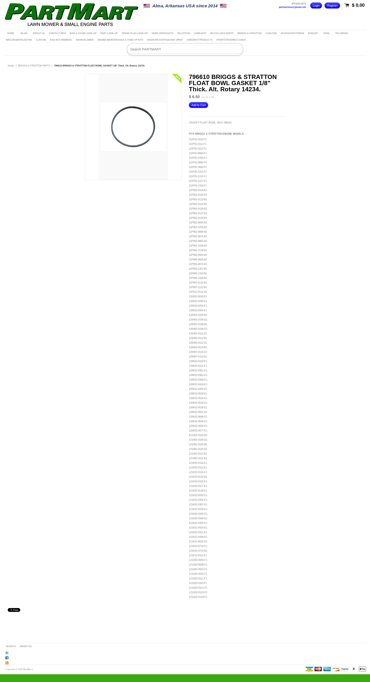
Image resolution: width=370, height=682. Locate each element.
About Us (26, 646)
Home (11, 65)
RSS (6, 662)
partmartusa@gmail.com (292, 7)
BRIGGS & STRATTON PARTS (34, 65)
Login (316, 5)
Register (332, 5)
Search (11, 646)
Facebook (6, 657)
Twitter (6, 652)
